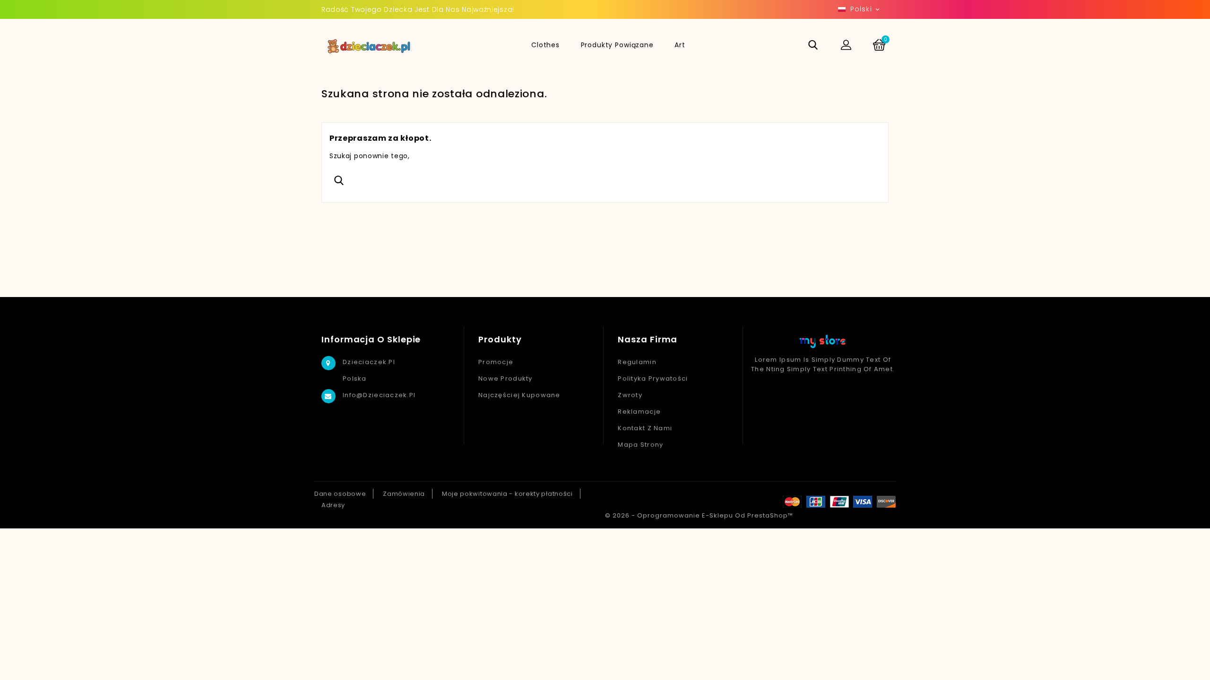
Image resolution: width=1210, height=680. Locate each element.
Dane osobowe (340, 493)
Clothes (545, 45)
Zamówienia (404, 493)
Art (679, 45)
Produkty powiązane (617, 45)
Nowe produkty (505, 378)
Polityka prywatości (653, 378)
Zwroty (630, 395)
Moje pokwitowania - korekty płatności (507, 493)
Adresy (333, 505)
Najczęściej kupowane (519, 395)
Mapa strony (640, 444)
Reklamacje (639, 411)
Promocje (495, 361)
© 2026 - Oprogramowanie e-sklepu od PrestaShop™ (699, 515)
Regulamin (637, 361)
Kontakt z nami (645, 428)
